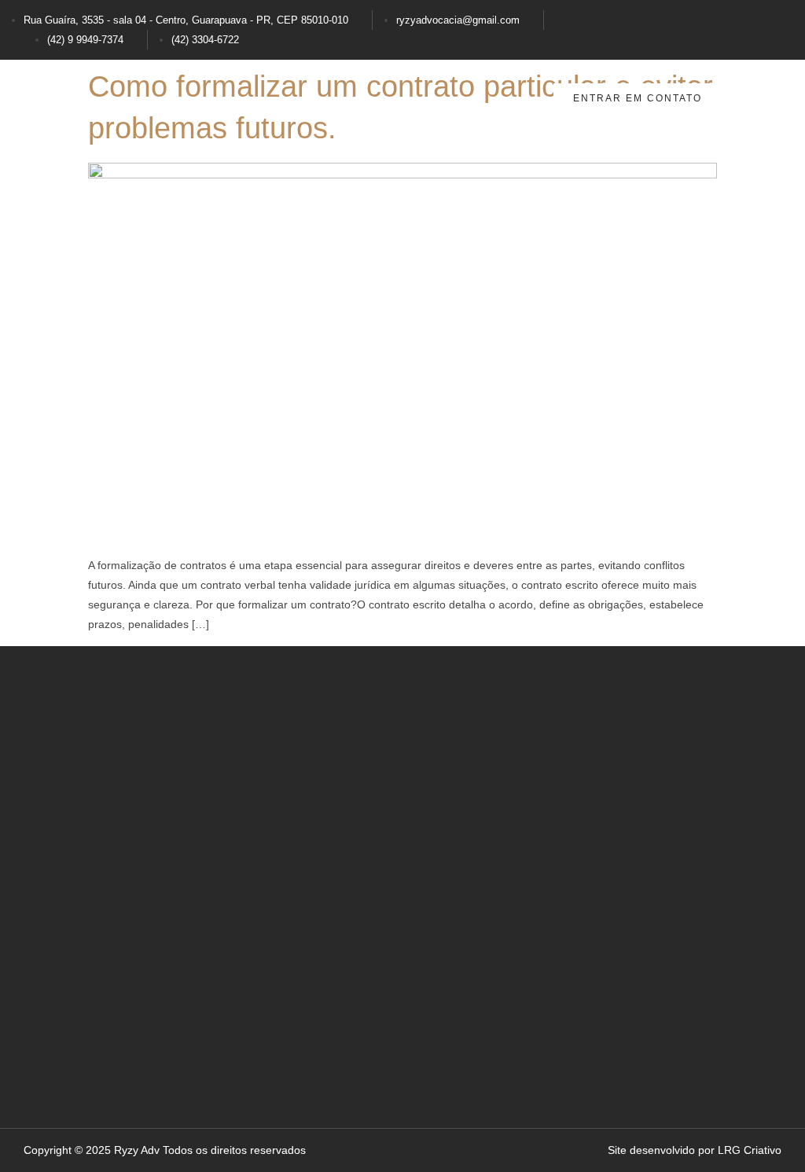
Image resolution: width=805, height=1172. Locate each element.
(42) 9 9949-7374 (85, 40)
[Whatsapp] (761, 26)
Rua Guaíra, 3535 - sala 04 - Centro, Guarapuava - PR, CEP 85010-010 (186, 20)
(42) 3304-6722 (205, 40)
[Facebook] (703, 26)
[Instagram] (645, 26)
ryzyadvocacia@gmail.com (458, 20)
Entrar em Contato (637, 98)
